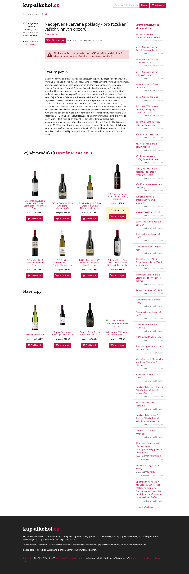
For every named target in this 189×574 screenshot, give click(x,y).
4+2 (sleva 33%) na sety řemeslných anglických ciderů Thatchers (147, 109)
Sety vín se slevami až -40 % (149, 290)
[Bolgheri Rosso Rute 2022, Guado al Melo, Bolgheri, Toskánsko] (117, 243)
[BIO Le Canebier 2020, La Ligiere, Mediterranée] (62, 186)
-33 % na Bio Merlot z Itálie (148, 337)
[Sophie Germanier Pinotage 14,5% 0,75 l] (62, 315)
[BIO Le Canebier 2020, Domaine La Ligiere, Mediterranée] (90, 243)
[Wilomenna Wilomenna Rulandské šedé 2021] (117, 323)
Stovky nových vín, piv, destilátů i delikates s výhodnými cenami (146, 171)
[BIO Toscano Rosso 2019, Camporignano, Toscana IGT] (117, 177)
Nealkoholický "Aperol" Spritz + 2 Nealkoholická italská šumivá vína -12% (147, 418)
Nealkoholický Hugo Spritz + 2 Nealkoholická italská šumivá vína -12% (149, 390)
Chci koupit (36, 218)
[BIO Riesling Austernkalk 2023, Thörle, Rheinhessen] (62, 243)
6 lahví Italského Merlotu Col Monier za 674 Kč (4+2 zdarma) (149, 362)
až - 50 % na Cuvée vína (147, 134)
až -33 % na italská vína (147, 96)
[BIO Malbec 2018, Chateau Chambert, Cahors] (35, 243)
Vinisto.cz (147, 41)
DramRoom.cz (146, 459)
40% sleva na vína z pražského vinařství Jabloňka (145, 199)
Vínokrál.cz (147, 501)
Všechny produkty (31, 14)
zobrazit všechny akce (146, 507)
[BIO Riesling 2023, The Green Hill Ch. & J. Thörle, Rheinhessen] (90, 186)
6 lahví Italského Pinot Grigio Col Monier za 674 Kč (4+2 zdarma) (149, 262)
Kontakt (27, 558)
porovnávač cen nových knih (69, 558)
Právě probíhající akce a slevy (147, 26)
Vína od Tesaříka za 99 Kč (148, 212)
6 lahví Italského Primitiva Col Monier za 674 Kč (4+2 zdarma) (148, 277)
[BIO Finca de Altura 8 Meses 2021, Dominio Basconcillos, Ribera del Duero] (35, 184)
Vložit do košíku (56, 40)
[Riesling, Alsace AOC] (35, 317)
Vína (47, 14)
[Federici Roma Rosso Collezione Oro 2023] (90, 315)
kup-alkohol (41, 5)
